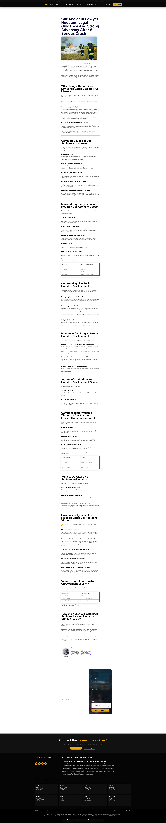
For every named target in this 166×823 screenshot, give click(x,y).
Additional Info (94, 689)
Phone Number (94, 683)
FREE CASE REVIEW (117, 4)
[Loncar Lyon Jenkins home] (51, 4)
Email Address (94, 678)
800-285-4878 (108, 4)
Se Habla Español (118, 1)
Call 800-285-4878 (100, 1)
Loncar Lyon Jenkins (66, 524)
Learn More (90, 654)
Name (92, 672)
